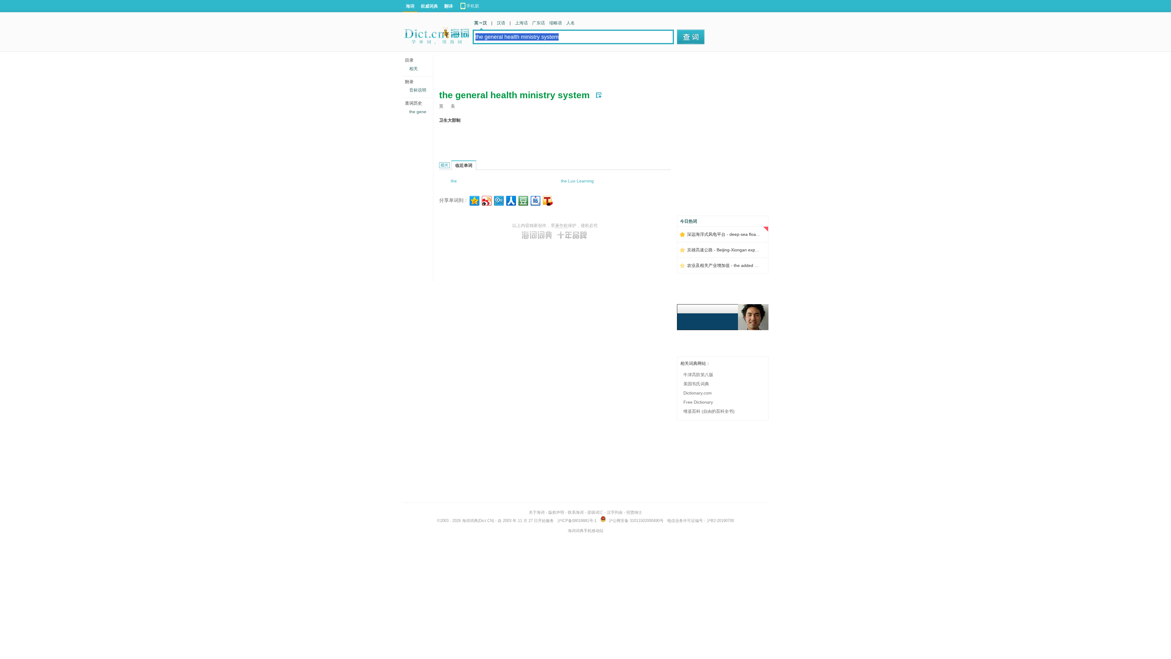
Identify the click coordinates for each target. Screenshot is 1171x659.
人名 (570, 22)
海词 (410, 6)
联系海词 (576, 512)
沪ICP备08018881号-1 (576, 520)
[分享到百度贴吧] (535, 200)
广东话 (538, 22)
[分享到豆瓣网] (522, 200)
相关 (413, 68)
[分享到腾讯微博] (498, 200)
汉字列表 (615, 512)
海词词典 (470, 520)
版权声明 (556, 512)
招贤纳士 (634, 512)
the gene (417, 111)
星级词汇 (595, 512)
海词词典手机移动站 (585, 530)
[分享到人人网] (510, 200)
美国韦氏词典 (696, 383)
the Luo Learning (577, 180)
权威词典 (429, 6)
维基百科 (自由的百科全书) (709, 411)
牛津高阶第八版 (698, 374)
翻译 (448, 6)
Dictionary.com (697, 393)
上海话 (521, 22)
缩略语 (555, 22)
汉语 (501, 22)
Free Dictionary (698, 402)
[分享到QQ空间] (474, 200)
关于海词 (537, 512)
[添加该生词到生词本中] (598, 95)
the (454, 180)
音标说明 (417, 90)
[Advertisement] (550, 68)
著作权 (561, 225)
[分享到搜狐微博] (547, 200)
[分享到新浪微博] (486, 200)
